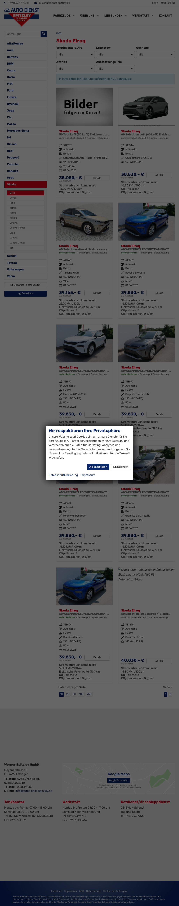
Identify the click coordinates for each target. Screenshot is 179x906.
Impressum (88, 475)
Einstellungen (120, 466)
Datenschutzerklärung (63, 475)
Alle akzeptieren (98, 466)
